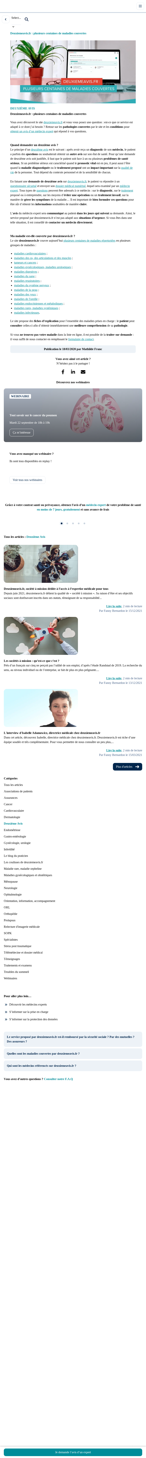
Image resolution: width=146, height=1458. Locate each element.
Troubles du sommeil (16, 971)
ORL (7, 907)
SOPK (8, 933)
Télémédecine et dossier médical (23, 952)
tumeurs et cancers (25, 262)
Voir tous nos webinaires (27, 480)
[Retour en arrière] (6, 19)
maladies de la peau (25, 289)
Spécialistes (11, 939)
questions (42, 190)
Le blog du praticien (16, 855)
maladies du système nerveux (31, 285)
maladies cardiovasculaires (30, 253)
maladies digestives (25, 271)
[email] (83, 372)
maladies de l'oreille (26, 299)
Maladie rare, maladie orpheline (23, 868)
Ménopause (11, 881)
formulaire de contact (81, 339)
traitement (127, 190)
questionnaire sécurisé (23, 186)
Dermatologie (12, 817)
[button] (26, 19)
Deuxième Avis (13, 823)
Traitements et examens (18, 965)
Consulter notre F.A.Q (58, 1079)
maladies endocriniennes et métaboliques (38, 303)
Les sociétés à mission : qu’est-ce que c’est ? (31, 660)
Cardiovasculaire (14, 810)
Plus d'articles (124, 766)
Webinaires (10, 978)
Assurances (10, 797)
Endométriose (12, 830)
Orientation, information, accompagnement (29, 901)
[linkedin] (73, 372)
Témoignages (12, 959)
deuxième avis (39, 149)
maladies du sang (24, 276)
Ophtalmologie (13, 894)
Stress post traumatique (17, 946)
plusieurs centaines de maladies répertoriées (89, 240)
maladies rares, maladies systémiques (36, 308)
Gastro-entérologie (15, 836)
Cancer (8, 804)
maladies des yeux (25, 294)
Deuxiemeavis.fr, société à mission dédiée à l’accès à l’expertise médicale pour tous (56, 588)
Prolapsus (9, 920)
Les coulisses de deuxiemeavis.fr (23, 862)
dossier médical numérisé (71, 186)
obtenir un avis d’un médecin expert (31, 131)
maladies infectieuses (26, 312)
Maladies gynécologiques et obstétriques (28, 875)
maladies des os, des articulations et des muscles (42, 258)
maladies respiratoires (27, 280)
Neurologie (10, 888)
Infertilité (9, 849)
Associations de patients (18, 791)
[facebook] (63, 372)
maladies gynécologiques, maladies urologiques (42, 267)
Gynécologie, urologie (17, 842)
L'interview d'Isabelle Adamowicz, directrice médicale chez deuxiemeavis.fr (52, 732)
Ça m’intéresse (21, 432)
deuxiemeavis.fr (53, 122)
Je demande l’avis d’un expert (73, 1452)
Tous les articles (13, 784)
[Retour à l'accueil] (9, 6)
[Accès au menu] (140, 6)
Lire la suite (113, 606)
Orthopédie (10, 913)
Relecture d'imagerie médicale (22, 926)
